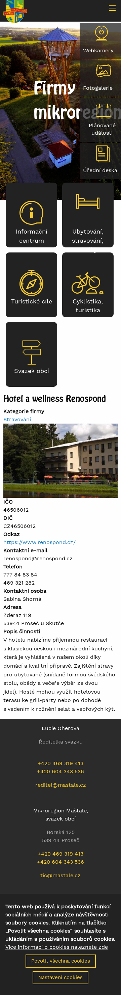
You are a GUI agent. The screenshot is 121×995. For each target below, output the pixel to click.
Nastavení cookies (60, 977)
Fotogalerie (98, 88)
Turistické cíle (31, 301)
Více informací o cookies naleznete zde (56, 947)
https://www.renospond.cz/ (39, 542)
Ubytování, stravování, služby (88, 240)
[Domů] (15, 11)
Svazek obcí (31, 371)
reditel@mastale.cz (60, 785)
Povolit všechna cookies (60, 961)
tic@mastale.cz (60, 875)
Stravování (17, 419)
